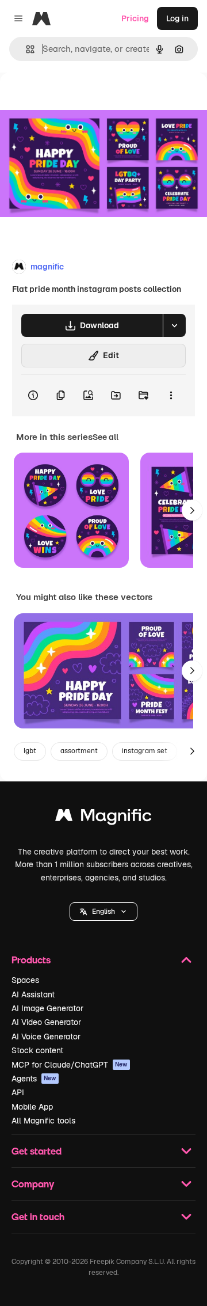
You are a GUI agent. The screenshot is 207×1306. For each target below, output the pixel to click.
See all (105, 437)
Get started (37, 1151)
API (18, 1092)
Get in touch (38, 1216)
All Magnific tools (43, 1120)
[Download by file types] (174, 325)
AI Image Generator (47, 1008)
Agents (34, 1078)
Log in (177, 18)
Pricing (135, 18)
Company (33, 1184)
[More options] (170, 395)
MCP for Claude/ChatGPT (70, 1065)
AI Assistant (33, 994)
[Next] (192, 510)
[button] (103, 911)
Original (73, 98)
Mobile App (32, 1107)
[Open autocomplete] (25, 49)
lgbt (30, 750)
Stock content (37, 1050)
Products (31, 960)
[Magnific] (103, 818)
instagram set (144, 750)
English (103, 911)
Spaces (25, 980)
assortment (79, 750)
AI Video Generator (46, 1022)
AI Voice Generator (46, 1036)
